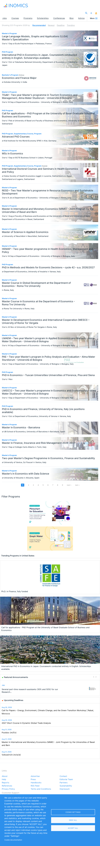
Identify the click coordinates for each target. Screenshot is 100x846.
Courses (15, 18)
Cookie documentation (13, 840)
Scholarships (43, 18)
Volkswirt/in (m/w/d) (11, 754)
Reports (5, 783)
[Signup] (96, 13)
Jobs (4, 18)
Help (4, 779)
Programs (28, 18)
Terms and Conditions (41, 789)
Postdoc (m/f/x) (9, 732)
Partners (63, 783)
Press (33, 779)
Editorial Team (66, 779)
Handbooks (36, 783)
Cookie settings (72, 812)
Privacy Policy (8, 789)
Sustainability (66, 786)
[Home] (16, 5)
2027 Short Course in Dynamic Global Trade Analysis (26, 723)
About (4, 776)
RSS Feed (35, 786)
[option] (50, 688)
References (7, 786)
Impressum (65, 789)
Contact (63, 776)
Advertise (35, 776)
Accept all (73, 828)
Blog (72, 18)
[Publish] (91, 13)
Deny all (73, 820)
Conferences (59, 18)
